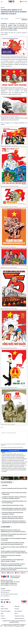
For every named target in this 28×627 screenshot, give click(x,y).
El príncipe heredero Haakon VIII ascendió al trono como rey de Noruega (14, 502)
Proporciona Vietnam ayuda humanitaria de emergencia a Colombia (12, 513)
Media (2, 7)
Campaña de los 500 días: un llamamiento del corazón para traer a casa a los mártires (14, 569)
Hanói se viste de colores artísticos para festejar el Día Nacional (14, 493)
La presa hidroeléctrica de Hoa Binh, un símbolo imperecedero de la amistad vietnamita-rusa (12, 543)
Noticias (2, 615)
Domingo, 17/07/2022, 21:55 (21, 18)
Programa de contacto (19, 615)
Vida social (3, 618)
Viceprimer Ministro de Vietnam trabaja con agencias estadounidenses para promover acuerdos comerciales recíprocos (12, 517)
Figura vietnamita (18, 611)
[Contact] (1, 625)
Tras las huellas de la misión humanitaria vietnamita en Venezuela (13, 539)
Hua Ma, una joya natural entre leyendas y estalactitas (11, 556)
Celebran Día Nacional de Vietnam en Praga (13, 505)
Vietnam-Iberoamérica (19, 618)
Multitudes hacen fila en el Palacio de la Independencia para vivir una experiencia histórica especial (13, 530)
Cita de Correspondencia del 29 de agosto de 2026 (14, 489)
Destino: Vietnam (4, 608)
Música (16, 613)
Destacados (17, 606)
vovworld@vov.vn (6, 595)
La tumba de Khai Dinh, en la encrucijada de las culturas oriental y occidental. (12, 560)
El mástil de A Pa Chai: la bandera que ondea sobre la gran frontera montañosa (14, 535)
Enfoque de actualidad (5, 611)
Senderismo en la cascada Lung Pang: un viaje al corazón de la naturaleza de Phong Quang (13, 564)
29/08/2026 (4, 485)
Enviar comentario (13, 450)
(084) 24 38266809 (6, 590)
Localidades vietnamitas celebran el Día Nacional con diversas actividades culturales (14, 497)
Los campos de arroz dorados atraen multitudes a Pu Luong (14, 547)
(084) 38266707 (6, 592)
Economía (17, 608)
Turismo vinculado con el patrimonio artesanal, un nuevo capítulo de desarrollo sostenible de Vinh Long (14, 552)
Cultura (2, 606)
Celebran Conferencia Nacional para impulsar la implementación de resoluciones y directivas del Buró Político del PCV (14, 521)
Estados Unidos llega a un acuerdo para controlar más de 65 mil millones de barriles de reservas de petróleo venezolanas (14, 509)
